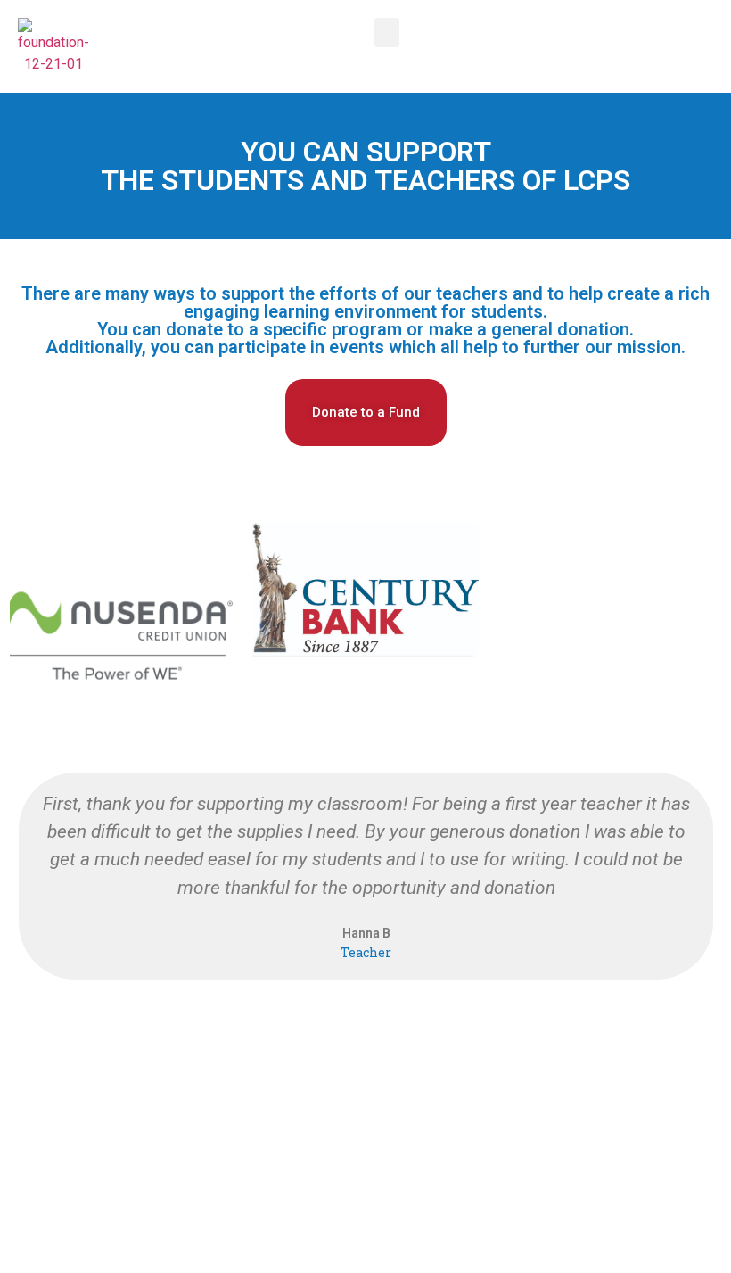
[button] (386, 32)
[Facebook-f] (365, 1097)
